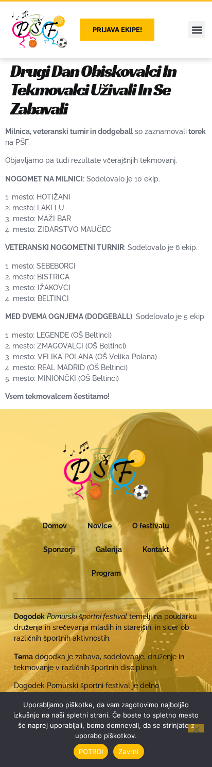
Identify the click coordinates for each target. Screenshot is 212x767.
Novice (99, 526)
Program (106, 573)
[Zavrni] (196, 728)
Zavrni (128, 751)
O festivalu (150, 526)
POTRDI (91, 751)
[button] (196, 29)
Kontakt (156, 549)
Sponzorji (59, 549)
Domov (55, 526)
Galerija (109, 549)
